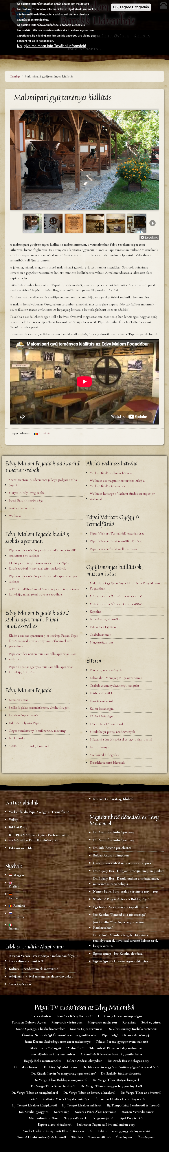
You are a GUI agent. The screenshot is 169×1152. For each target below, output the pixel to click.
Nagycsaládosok (75, 1118)
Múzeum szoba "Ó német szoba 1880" (116, 604)
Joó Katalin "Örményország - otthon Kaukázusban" (118, 925)
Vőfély (13, 819)
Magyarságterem (101, 642)
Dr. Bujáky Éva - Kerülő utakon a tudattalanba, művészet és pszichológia (126, 881)
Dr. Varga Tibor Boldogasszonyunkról (60, 1080)
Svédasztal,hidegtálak (104, 755)
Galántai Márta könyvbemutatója (66, 1099)
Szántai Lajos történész (86, 1029)
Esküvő (32, 1099)
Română (44, 433)
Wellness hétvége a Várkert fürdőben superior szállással (122, 496)
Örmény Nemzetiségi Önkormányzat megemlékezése (59, 1035)
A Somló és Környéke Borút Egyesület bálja (111, 1054)
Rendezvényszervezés (23, 715)
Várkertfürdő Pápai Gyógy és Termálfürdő (39, 812)
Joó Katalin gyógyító (33, 1112)
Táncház (77, 1137)
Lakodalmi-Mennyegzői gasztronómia (116, 678)
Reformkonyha (100, 747)
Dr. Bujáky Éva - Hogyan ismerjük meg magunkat (128, 871)
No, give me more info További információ (51, 46)
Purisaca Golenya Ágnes (29, 1022)
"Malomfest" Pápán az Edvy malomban (116, 1048)
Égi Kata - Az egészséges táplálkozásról (121, 907)
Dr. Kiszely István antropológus (120, 1016)
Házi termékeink (102, 701)
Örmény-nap (146, 1137)
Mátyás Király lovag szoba (26, 493)
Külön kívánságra (102, 708)
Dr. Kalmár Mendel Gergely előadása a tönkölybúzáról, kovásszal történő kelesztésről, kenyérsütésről (125, 940)
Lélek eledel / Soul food (106, 724)
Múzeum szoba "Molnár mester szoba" (116, 596)
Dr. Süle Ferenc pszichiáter (112, 847)
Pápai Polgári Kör (131, 1118)
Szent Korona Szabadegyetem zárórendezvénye (57, 1041)
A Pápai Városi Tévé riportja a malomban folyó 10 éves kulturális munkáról (43, 958)
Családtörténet (100, 634)
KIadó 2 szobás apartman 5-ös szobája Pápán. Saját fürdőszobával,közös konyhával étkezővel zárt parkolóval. (43, 640)
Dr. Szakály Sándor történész (121, 1073)
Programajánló (102, 1118)
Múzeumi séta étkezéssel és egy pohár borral (121, 739)
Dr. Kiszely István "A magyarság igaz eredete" (63, 1073)
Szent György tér (21, 984)
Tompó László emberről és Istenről (41, 1137)
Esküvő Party (18, 827)
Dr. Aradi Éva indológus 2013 (113, 832)
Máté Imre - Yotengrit (45, 1048)
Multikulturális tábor (43, 1118)
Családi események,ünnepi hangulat (114, 685)
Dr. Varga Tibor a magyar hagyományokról (111, 1086)
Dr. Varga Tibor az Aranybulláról (34, 1092)
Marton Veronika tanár (137, 1112)
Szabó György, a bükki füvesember (40, 1029)
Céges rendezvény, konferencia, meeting (37, 730)
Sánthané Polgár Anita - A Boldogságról (121, 899)
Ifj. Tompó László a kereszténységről (119, 1099)
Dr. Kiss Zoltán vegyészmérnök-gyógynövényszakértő (120, 1067)
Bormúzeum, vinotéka (105, 619)
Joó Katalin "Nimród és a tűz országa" (119, 914)
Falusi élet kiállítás (103, 627)
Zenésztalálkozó (99, 1137)
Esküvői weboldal (21, 848)
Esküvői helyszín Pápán (25, 723)
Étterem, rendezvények (106, 670)
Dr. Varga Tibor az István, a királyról (89, 1092)
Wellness (15, 516)
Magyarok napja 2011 (102, 1022)
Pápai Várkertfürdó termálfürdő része (116, 541)
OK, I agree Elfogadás (131, 7)
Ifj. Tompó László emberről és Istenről (133, 1105)
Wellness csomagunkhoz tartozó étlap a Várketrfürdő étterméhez (117, 483)
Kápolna (95, 611)
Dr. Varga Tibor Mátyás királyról (116, 1080)
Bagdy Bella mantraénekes (42, 1060)
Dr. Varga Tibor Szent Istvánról (53, 1086)
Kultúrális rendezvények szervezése (33, 968)
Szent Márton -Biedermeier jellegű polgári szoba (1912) (43, 482)
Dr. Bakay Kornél (26, 1067)
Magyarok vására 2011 (66, 1022)
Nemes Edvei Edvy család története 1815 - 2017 (125, 891)
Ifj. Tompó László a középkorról (34, 1105)
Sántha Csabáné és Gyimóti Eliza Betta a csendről (57, 1131)
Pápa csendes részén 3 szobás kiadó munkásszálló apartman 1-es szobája (43, 553)
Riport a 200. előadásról (55, 1124)
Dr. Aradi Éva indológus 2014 (113, 840)
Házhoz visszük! (101, 693)
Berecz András (40, 1016)
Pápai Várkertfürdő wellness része (114, 549)
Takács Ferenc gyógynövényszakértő (122, 1041)
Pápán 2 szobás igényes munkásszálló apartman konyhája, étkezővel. (41, 669)
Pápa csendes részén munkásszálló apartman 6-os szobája (42, 656)
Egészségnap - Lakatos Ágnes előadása (120, 961)
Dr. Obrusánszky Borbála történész (131, 1029)
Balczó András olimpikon (111, 855)
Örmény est (124, 1137)
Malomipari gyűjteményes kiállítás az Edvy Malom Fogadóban (125, 586)
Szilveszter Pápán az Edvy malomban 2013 (106, 1124)
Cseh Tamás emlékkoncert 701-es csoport (122, 863)
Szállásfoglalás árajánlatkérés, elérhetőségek (39, 707)
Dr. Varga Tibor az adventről (141, 1092)
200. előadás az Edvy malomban (53, 1054)
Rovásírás (129, 1022)
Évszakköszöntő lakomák (107, 762)
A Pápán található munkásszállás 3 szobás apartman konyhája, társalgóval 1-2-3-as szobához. (44, 592)
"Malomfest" (75, 1048)
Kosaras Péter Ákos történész (95, 1112)
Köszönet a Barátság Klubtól (113, 799)
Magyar (18, 875)
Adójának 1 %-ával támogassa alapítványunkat (41, 976)
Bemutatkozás (18, 700)
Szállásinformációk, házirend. (29, 746)
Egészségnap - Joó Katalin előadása (118, 953)
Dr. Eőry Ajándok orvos (60, 1067)
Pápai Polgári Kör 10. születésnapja (126, 1035)
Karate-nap (61, 1112)
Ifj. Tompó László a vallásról (81, 1105)
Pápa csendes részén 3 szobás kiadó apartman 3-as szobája (43, 579)
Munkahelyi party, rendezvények (112, 731)
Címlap (15, 76)
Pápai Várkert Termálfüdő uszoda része (117, 533)
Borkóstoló (17, 738)
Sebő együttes (151, 1022)
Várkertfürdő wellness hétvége (111, 473)
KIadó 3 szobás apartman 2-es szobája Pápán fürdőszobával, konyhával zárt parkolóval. (39, 566)
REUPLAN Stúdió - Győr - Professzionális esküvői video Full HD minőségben (39, 837)
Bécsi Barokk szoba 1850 (26, 500)
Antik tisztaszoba (21, 508)
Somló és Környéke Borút (75, 1016)
